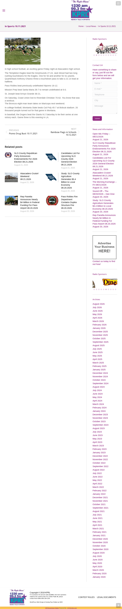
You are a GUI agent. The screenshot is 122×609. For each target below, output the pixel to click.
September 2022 (100, 467)
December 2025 (100, 332)
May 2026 (97, 315)
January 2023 (99, 453)
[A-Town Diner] (105, 51)
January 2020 (99, 577)
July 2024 (97, 391)
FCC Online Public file (52, 597)
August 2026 (99, 304)
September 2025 (100, 342)
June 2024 (98, 394)
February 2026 (100, 325)
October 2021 (99, 505)
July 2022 (97, 474)
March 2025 (98, 363)
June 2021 (98, 519)
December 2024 (100, 374)
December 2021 (100, 498)
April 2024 (97, 401)
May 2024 (97, 398)
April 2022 (97, 484)
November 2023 (100, 419)
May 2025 (97, 356)
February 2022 (100, 491)
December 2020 (100, 539)
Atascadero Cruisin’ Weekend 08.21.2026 (29, 176)
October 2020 (99, 546)
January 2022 (99, 495)
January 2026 (99, 329)
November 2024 (100, 377)
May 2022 (97, 481)
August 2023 (99, 429)
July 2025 (97, 349)
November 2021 (100, 501)
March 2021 (98, 529)
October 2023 (99, 422)
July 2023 (97, 432)
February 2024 (100, 408)
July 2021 (97, 515)
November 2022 (100, 460)
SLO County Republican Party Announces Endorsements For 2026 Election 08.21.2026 (25, 157)
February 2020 (100, 574)
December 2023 (100, 415)
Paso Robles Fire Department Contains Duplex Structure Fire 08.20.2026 (69, 202)
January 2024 (99, 412)
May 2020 (97, 564)
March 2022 (98, 488)
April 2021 (97, 526)
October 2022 (99, 463)
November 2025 (100, 336)
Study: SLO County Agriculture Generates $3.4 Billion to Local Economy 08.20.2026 (70, 180)
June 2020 (98, 560)
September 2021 (100, 508)
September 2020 (100, 550)
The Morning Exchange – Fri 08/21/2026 (105, 183)
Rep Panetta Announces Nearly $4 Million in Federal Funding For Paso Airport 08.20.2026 (29, 202)
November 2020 (100, 543)
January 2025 (99, 370)
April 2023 (97, 443)
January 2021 (99, 536)
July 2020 (97, 557)
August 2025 (99, 346)
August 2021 (99, 512)
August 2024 (99, 387)
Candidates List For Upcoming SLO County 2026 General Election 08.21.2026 (70, 159)
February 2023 (100, 450)
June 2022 (98, 477)
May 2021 (97, 522)
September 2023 (100, 425)
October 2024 (99, 381)
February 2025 (100, 367)
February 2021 (100, 533)
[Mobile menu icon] (118, 3)
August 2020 (99, 553)
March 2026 (98, 322)
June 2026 (98, 311)
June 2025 (98, 353)
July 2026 (97, 308)
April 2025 (97, 360)
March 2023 (98, 446)
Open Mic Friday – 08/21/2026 (101, 135)
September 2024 (100, 384)
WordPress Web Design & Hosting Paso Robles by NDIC (46, 603)
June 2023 (98, 436)
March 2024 (98, 405)
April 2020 (97, 567)
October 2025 (99, 339)
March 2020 (98, 571)
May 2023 (97, 439)
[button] (94, 55)
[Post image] (8, 154)
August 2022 (99, 470)
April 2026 (97, 318)
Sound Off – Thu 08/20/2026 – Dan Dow (103, 193)
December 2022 (100, 457)
